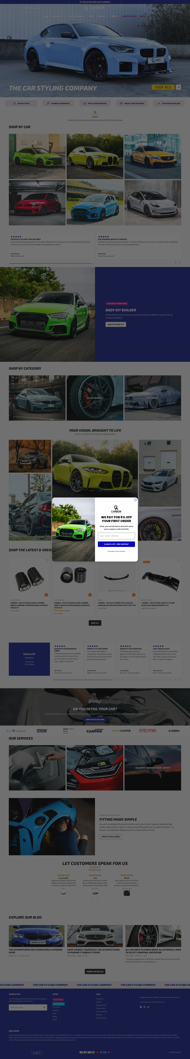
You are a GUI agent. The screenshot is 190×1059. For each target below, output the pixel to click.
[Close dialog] (135, 500)
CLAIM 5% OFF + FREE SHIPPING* (116, 544)
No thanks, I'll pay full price (116, 551)
